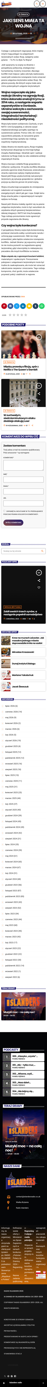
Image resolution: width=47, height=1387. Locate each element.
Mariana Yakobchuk (22, 675)
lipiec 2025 (10, 775)
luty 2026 (9, 735)
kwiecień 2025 (11, 792)
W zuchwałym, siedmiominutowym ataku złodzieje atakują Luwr (19, 418)
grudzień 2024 (11, 815)
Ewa (23, 296)
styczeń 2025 (11, 810)
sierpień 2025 (11, 769)
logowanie (13, 1365)
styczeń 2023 (11, 948)
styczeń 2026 (11, 740)
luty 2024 (9, 873)
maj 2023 (9, 925)
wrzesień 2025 (11, 764)
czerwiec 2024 (11, 850)
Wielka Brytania (12, 607)
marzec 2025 (11, 798)
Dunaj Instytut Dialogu (23, 663)
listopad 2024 (11, 821)
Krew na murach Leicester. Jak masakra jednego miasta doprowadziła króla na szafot (28, 640)
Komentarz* (8, 458)
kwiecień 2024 (11, 862)
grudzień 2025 (11, 746)
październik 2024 (12, 827)
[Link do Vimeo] (6, 4)
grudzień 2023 (11, 885)
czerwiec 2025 (11, 781)
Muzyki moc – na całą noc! (19, 1012)
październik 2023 (12, 896)
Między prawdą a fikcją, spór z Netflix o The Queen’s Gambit (21, 368)
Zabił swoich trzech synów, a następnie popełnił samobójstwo (23, 613)
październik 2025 (12, 758)
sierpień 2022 (11, 977)
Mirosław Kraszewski (23, 652)
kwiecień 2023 (11, 931)
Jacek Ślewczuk (20, 686)
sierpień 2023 (11, 908)
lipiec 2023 (10, 913)
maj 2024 (9, 856)
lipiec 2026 (10, 706)
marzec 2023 (11, 937)
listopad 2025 (11, 752)
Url (4, 498)
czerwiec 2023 (11, 919)
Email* (6, 486)
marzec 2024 (11, 867)
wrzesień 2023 (11, 902)
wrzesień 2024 (11, 833)
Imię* (5, 474)
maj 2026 (9, 717)
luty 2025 (9, 804)
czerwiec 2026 (11, 712)
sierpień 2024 (11, 839)
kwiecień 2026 (11, 723)
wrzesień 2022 (11, 971)
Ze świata (23, 14)
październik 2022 (12, 965)
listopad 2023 (11, 890)
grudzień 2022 (11, 954)
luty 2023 (9, 942)
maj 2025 (9, 787)
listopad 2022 (11, 960)
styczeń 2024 (11, 879)
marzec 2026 (11, 729)
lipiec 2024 (10, 844)
